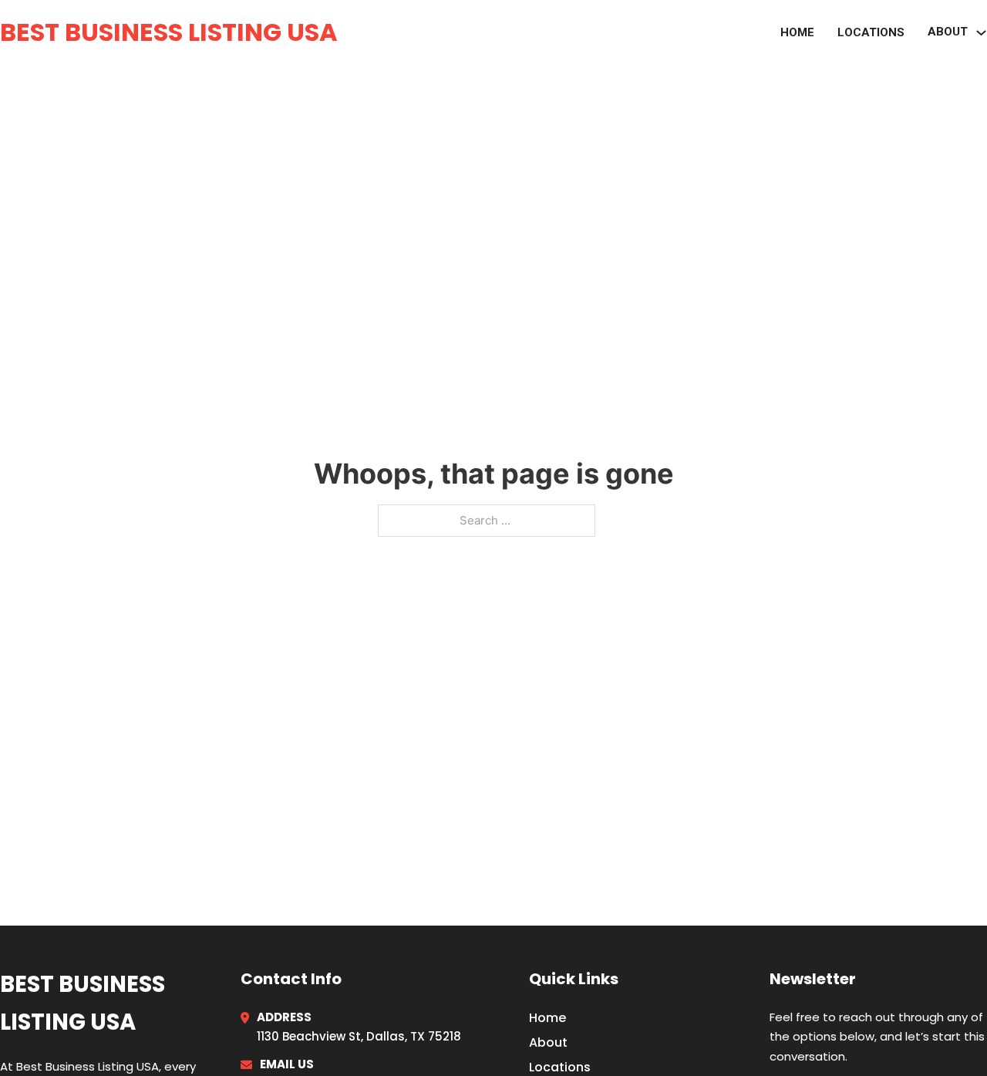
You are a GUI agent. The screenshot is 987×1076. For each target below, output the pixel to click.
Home (797, 32)
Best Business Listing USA (169, 32)
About (548, 1042)
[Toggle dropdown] (981, 33)
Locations (870, 32)
